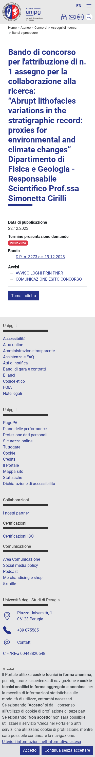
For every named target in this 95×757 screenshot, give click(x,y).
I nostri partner (16, 513)
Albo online (13, 344)
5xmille (9, 583)
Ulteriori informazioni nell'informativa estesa (41, 741)
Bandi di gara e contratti (24, 369)
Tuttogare (11, 447)
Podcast (10, 571)
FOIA (7, 387)
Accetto (29, 750)
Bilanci (9, 375)
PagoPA (10, 422)
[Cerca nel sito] (89, 17)
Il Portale (11, 465)
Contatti (24, 642)
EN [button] (78, 5)
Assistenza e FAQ (18, 357)
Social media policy (20, 565)
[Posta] (72, 17)
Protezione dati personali (25, 434)
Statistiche (12, 477)
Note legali (12, 393)
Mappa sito (13, 471)
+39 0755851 (29, 630)
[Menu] (88, 6)
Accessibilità (14, 338)
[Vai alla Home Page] (23, 11)
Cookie (9, 453)
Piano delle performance (25, 428)
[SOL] (80, 17)
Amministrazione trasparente (29, 350)
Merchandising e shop (23, 577)
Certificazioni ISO (18, 536)
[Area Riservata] (64, 17)
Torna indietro (23, 295)
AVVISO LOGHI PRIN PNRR (39, 273)
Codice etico (14, 381)
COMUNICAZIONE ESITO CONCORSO (49, 279)
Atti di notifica (15, 363)
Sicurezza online (17, 441)
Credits (9, 459)
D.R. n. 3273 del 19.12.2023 (40, 256)
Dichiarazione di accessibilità (29, 483)
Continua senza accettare (67, 750)
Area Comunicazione (21, 559)
